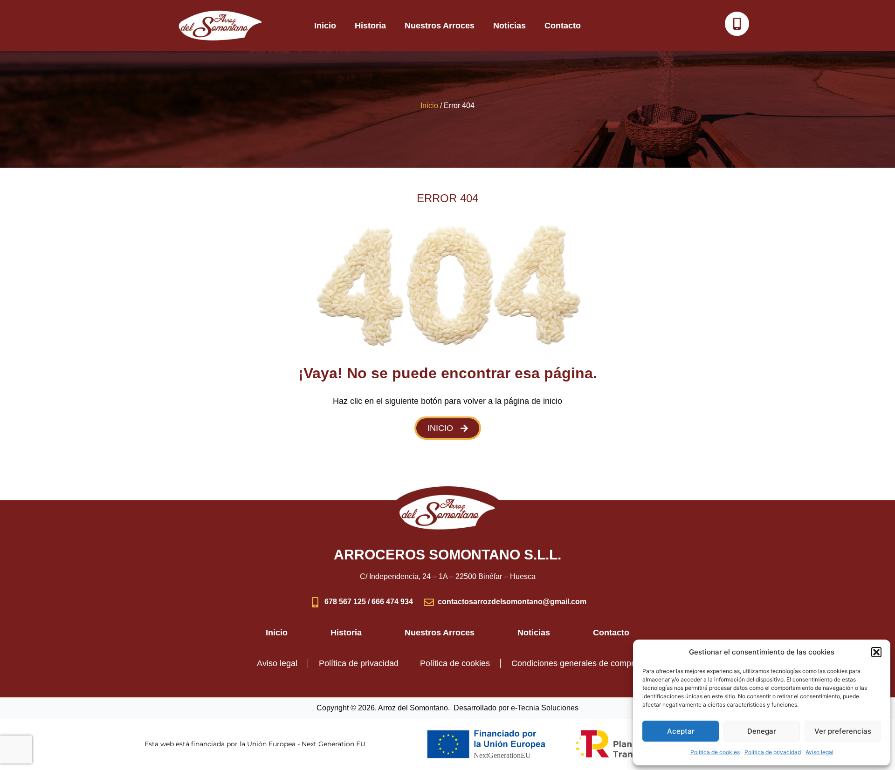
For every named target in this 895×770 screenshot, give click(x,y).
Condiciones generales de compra (575, 663)
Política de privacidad (772, 752)
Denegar (761, 731)
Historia (370, 25)
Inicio (325, 25)
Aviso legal (819, 752)
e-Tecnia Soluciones (544, 708)
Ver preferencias (842, 731)
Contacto (562, 25)
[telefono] (736, 23)
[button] (876, 652)
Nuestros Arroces (440, 25)
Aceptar (681, 731)
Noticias (509, 25)
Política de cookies (715, 752)
